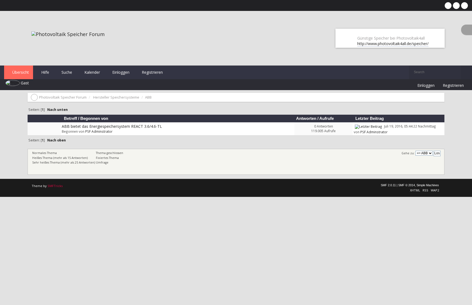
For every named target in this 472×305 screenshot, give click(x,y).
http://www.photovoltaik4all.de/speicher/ (393, 43)
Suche (66, 72)
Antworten (306, 118)
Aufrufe (326, 118)
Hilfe (44, 72)
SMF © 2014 (406, 185)
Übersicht (20, 72)
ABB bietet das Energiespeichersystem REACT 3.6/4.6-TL (112, 126)
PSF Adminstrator (99, 131)
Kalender (91, 72)
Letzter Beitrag (370, 118)
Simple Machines (428, 185)
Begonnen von (94, 118)
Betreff (70, 118)
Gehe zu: (408, 153)
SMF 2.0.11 (388, 185)
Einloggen (120, 72)
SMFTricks (55, 186)
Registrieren (152, 72)
